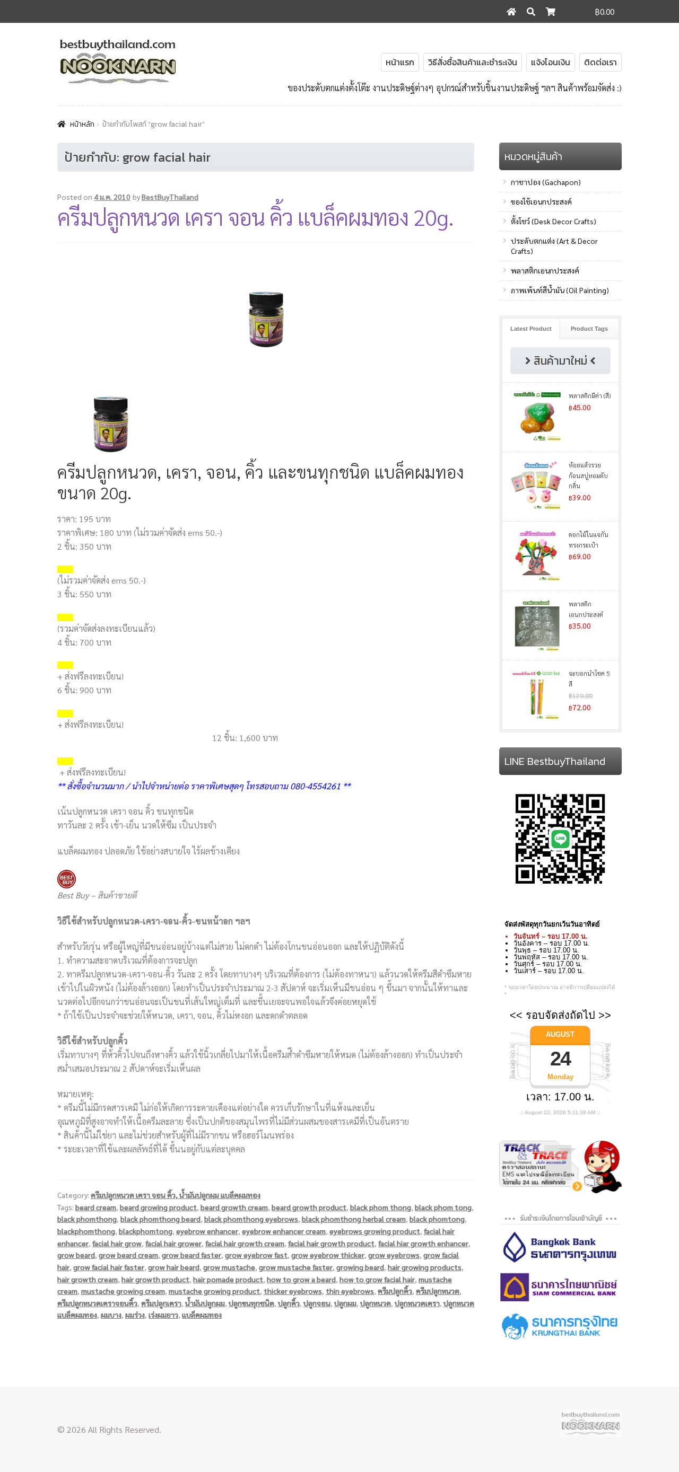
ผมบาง (111, 1314)
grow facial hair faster (108, 1267)
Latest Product (531, 328)
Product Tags (589, 328)
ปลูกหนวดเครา (417, 1303)
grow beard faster (191, 1254)
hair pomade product (228, 1279)
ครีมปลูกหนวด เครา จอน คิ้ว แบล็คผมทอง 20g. (255, 216)
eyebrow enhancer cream (284, 1231)
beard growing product (158, 1207)
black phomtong (437, 1218)
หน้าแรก (400, 62)
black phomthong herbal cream (354, 1218)
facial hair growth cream (244, 1243)
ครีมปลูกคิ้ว (395, 1290)
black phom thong (380, 1207)
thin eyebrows (350, 1290)
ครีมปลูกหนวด (437, 1290)
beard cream (95, 1207)
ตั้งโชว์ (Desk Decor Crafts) (553, 221)
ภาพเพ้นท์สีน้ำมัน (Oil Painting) (560, 290)
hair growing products (425, 1267)
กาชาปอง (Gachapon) (546, 182)
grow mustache (229, 1267)
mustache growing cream (123, 1290)
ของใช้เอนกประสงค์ (541, 201)
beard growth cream (234, 1207)
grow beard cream (128, 1254)
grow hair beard (173, 1267)
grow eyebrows (394, 1254)
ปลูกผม (345, 1303)
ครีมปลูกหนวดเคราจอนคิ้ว (97, 1303)
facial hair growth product (331, 1243)
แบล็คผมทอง (202, 1314)
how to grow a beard (301, 1279)
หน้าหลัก (82, 124)
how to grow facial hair (377, 1279)
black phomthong (87, 1218)
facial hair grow (117, 1243)
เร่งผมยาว (163, 1314)
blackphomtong (145, 1231)
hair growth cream (87, 1279)
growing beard (360, 1267)
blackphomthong (86, 1231)
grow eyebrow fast (256, 1254)
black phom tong (443, 1207)
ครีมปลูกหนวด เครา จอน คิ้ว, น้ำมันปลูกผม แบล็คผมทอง (175, 1195)
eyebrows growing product (374, 1231)
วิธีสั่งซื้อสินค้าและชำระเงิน (472, 62)
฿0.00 (604, 11)
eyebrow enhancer (207, 1231)
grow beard (76, 1254)
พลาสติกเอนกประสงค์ (545, 270)
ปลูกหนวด (375, 1303)
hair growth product (155, 1279)
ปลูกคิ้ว (289, 1303)
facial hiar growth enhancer (423, 1243)
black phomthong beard (160, 1218)
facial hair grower (173, 1243)
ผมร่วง (135, 1314)
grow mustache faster (296, 1267)
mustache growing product (214, 1290)
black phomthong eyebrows (251, 1218)
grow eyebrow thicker (327, 1254)
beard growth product (309, 1207)
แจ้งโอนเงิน (550, 62)
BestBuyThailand (170, 196)
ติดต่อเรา (600, 62)
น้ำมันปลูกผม (205, 1303)
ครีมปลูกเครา (161, 1303)
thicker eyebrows (293, 1290)
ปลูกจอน (316, 1303)
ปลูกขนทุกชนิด (251, 1303)
